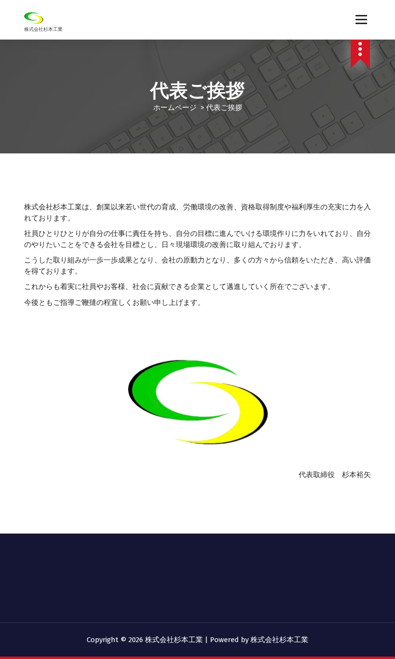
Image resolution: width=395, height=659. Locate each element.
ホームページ (175, 107)
